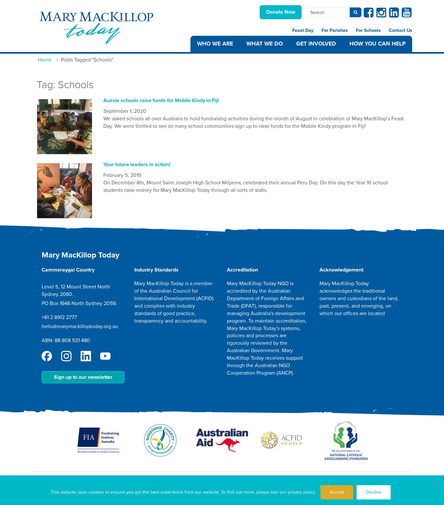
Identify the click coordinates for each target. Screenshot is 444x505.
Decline (373, 492)
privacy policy (301, 492)
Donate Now (280, 12)
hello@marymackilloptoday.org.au (80, 326)
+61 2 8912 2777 (59, 317)
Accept (337, 492)
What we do (264, 43)
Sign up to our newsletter (83, 377)
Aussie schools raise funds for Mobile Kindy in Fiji (161, 100)
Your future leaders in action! (136, 164)
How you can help (377, 43)
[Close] (437, 482)
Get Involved (316, 43)
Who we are (215, 43)
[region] (222, 490)
